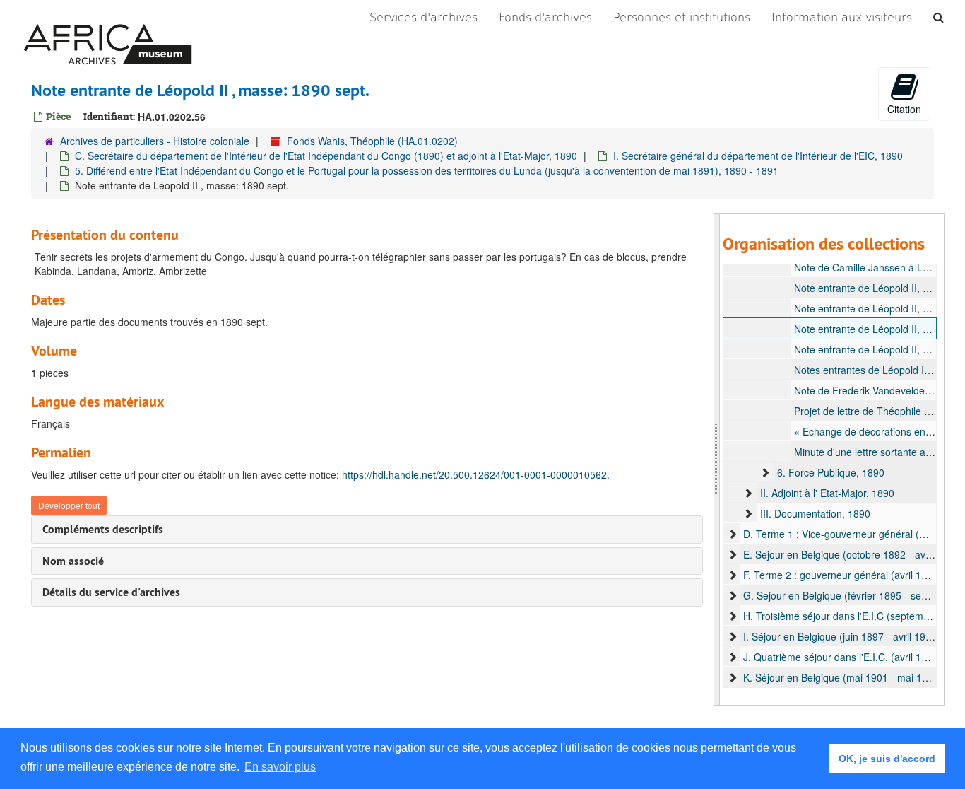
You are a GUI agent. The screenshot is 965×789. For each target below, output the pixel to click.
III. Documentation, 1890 (815, 513)
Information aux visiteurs (841, 17)
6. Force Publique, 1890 (830, 472)
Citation (904, 109)
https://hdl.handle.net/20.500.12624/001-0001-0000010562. (476, 474)
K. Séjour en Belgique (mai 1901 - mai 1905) (842, 677)
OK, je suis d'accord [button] (887, 758)
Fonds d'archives (545, 17)
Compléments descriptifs (102, 529)
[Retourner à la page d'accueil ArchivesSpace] (107, 17)
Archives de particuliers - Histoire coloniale (154, 141)
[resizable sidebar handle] (717, 459)
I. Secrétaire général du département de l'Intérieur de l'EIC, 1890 (758, 155)
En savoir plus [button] (280, 767)
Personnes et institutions (681, 17)
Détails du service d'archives (111, 592)
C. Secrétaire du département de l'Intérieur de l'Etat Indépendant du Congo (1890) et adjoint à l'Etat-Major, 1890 (326, 155)
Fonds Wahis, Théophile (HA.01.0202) (372, 141)
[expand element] (765, 472)
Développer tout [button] (69, 505)
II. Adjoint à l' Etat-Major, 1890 (827, 493)
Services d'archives (423, 17)
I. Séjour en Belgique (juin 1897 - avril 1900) (841, 636)
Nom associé (73, 561)
